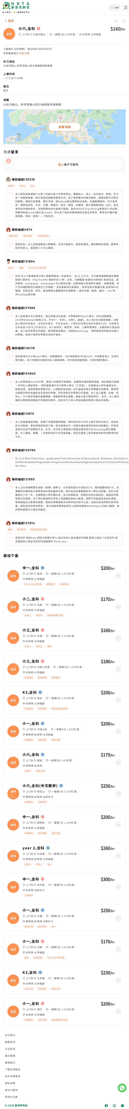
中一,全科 (31, 568)
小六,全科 (26, 28)
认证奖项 (10, 1048)
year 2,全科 (34, 848)
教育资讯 (10, 1042)
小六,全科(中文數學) (40, 785)
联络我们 (10, 1062)
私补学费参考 (12, 1076)
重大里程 (10, 1055)
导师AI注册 (11, 1096)
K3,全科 (30, 692)
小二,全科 (31, 599)
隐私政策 (10, 1083)
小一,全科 (31, 723)
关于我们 (10, 1035)
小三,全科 (31, 630)
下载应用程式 (12, 1069)
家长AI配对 (11, 1090)
